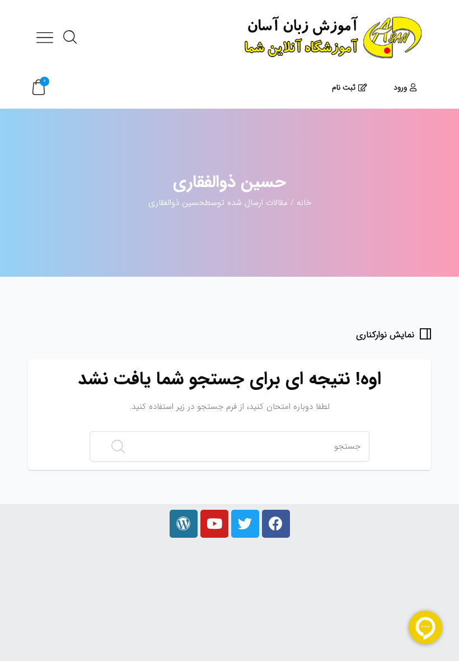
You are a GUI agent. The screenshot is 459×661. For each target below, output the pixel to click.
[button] (38, 88)
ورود (400, 87)
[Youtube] (214, 524)
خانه (304, 203)
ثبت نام (343, 87)
